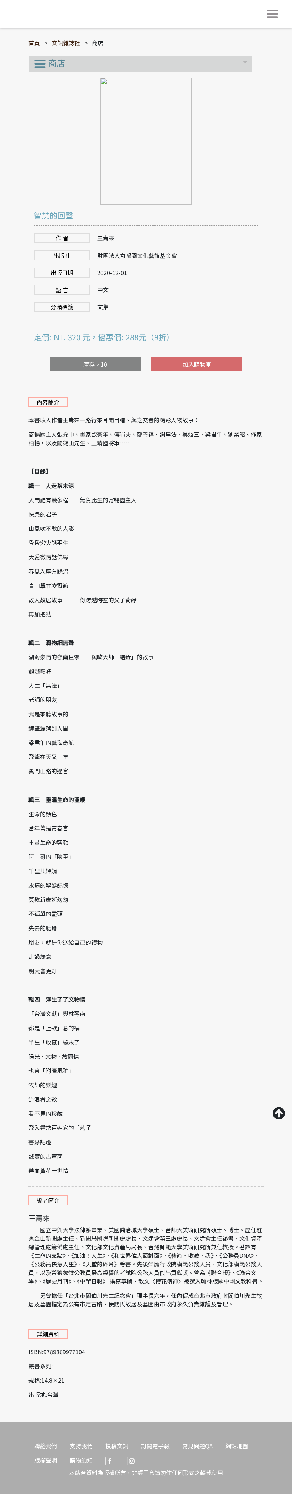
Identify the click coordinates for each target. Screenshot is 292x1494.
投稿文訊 (116, 1446)
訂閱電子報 (155, 1446)
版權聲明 (45, 1460)
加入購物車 (197, 364)
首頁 (34, 43)
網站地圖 (236, 1446)
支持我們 (81, 1446)
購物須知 (81, 1460)
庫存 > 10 (95, 364)
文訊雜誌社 (66, 43)
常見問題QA (197, 1446)
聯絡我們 (45, 1446)
